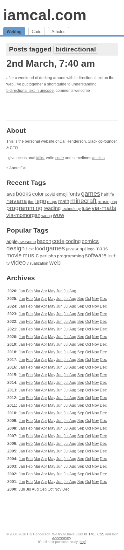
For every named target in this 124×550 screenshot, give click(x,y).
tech (111, 255)
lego (40, 201)
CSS (100, 534)
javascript (76, 248)
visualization (37, 263)
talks (40, 158)
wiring (46, 216)
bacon (44, 241)
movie (14, 255)
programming (24, 208)
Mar (37, 291)
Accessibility (61, 538)
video (18, 262)
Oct (88, 298)
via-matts (104, 208)
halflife (107, 194)
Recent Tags (26, 182)
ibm (31, 202)
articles (98, 158)
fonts (74, 194)
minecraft (83, 200)
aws (10, 194)
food (40, 248)
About (16, 130)
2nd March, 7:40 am (50, 63)
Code (36, 31)
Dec (103, 298)
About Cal (17, 168)
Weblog (14, 31)
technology (71, 209)
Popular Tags (27, 230)
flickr (30, 249)
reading (52, 208)
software (96, 255)
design (15, 248)
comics (90, 241)
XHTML (89, 534)
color (38, 194)
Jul (66, 291)
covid (50, 194)
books (23, 193)
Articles (58, 31)
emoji (61, 194)
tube (86, 208)
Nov (95, 298)
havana (16, 201)
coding (73, 241)
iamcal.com (44, 15)
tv (8, 263)
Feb (29, 291)
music (103, 201)
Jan (22, 291)
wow (58, 215)
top (82, 542)
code (59, 158)
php (113, 201)
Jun (59, 291)
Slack (92, 141)
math (63, 201)
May (51, 291)
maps (52, 201)
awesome (27, 241)
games (90, 193)
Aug (72, 291)
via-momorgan (23, 215)
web (55, 262)
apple (11, 241)
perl (43, 255)
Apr (44, 291)
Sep (80, 298)
